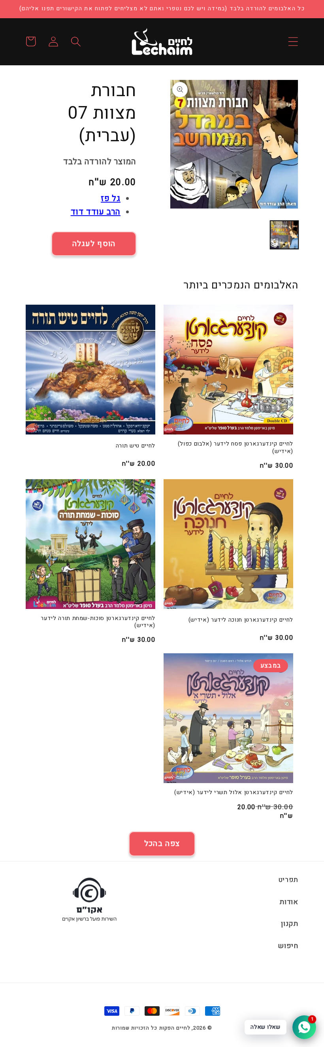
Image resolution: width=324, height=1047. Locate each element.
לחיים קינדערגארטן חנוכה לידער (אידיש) (240, 620)
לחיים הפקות (174, 1028)
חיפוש (288, 946)
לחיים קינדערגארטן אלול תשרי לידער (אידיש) (233, 793)
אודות (289, 902)
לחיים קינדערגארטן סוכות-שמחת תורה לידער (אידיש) (98, 622)
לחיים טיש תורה (135, 446)
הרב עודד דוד (96, 212)
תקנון (289, 923)
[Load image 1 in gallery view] (284, 235)
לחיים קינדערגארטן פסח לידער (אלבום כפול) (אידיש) (235, 447)
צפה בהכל (162, 843)
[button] (293, 41)
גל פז (111, 198)
